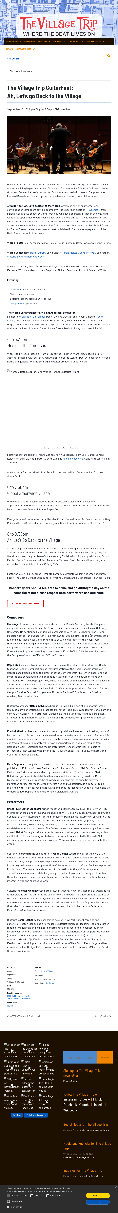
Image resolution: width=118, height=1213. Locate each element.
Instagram (70, 1099)
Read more (67, 1191)
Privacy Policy (70, 1081)
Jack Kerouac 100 (14, 999)
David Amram (37, 252)
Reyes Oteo (93, 209)
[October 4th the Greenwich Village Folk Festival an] (12, 1051)
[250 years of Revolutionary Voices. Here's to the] (12, 1085)
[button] (19, 1196)
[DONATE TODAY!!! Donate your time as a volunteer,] (29, 1068)
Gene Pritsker (87, 252)
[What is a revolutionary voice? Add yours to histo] (12, 1102)
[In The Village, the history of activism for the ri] (29, 1085)
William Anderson (34, 256)
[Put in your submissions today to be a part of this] (12, 1068)
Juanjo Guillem (17, 303)
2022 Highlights (13, 996)
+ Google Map (49, 983)
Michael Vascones (73, 458)
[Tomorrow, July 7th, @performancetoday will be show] (47, 1068)
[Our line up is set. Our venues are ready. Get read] (29, 1102)
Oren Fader (25, 316)
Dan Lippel (39, 316)
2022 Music (25, 996)
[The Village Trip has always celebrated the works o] (47, 1102)
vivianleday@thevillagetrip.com (79, 1157)
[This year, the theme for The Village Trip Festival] (29, 1051)
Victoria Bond (15, 256)
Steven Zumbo (101, 1016)
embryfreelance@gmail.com (94, 1130)
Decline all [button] (98, 1202)
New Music (26, 999)
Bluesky (85, 1099)
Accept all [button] (98, 1196)
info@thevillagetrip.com (92, 1176)
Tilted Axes (15, 289)
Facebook (70, 1104)
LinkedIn (98, 1104)
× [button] (115, 1187)
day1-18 (10, 1006)
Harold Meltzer (70, 252)
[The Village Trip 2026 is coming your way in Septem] (47, 1085)
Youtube (84, 1104)
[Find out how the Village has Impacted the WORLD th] (47, 1051)
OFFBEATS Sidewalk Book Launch (25, 1016)
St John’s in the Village (44, 971)
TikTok (97, 1099)
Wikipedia (70, 1110)
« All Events (13, 58)
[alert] (59, 1199)
